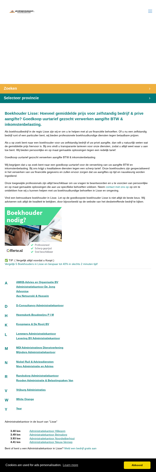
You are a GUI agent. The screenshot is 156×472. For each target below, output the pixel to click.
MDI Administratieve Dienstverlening (39, 347)
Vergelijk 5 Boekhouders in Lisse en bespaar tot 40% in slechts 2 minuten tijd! (51, 264)
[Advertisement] (78, 55)
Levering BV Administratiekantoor (38, 338)
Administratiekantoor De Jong (35, 286)
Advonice (22, 291)
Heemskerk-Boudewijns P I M (35, 314)
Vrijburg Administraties (31, 389)
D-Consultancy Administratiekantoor (40, 305)
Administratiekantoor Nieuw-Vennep (50, 442)
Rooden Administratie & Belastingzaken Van (44, 380)
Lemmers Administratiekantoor (36, 333)
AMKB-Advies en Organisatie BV (37, 282)
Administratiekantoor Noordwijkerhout (52, 438)
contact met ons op (118, 187)
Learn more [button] (70, 465)
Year (19, 408)
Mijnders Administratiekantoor (35, 352)
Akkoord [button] (137, 465)
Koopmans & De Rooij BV (32, 324)
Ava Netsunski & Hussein (32, 295)
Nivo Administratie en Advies (34, 366)
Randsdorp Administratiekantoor (37, 375)
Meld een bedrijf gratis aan (80, 448)
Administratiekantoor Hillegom (47, 431)
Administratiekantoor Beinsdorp (48, 434)
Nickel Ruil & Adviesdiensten (35, 361)
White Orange (25, 399)
